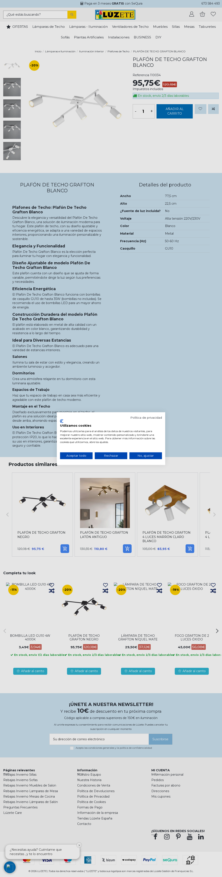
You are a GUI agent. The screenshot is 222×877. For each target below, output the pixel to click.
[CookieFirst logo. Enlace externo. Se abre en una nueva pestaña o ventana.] (61, 421)
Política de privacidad (146, 417)
